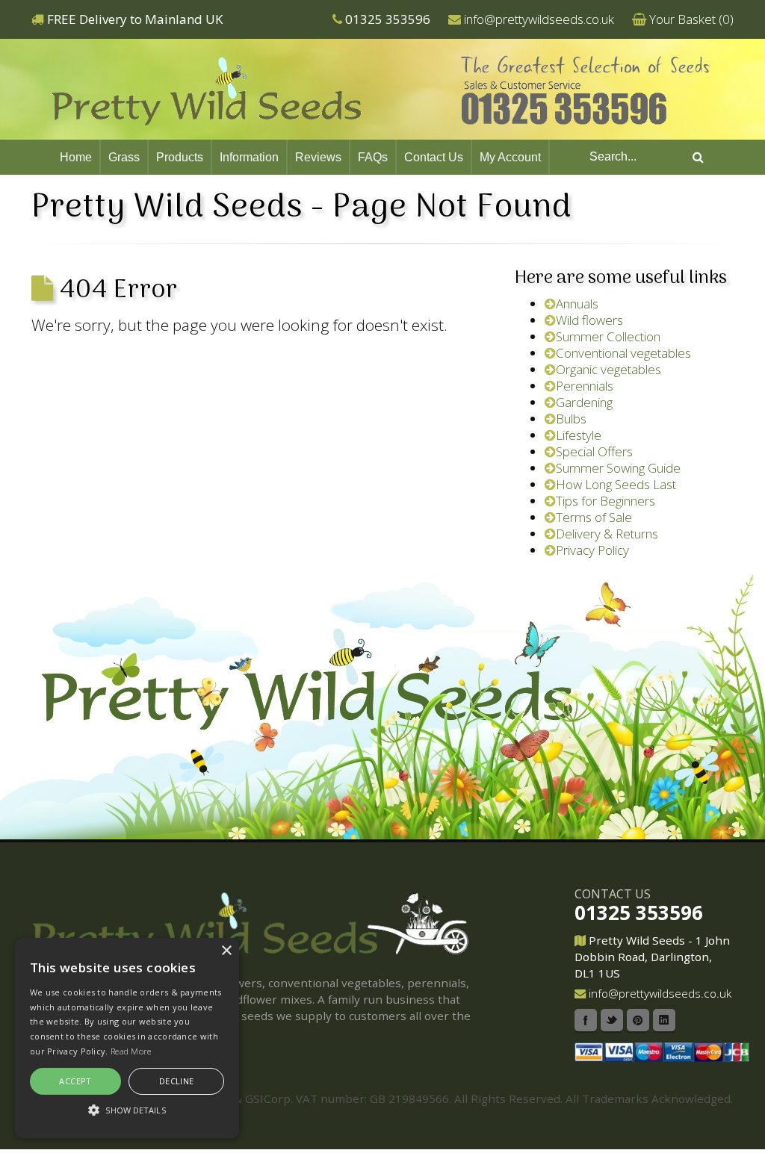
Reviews (318, 157)
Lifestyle (578, 435)
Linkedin (664, 1020)
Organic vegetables (608, 369)
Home (76, 157)
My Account (510, 157)
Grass (124, 157)
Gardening (584, 402)
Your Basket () (691, 19)
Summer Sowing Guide (618, 467)
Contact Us (433, 157)
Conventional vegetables (623, 352)
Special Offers (594, 451)
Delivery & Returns (607, 533)
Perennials (584, 385)
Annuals (577, 303)
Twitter (612, 1020)
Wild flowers (589, 320)
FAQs (373, 157)
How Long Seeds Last (616, 484)
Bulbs (571, 418)
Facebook (585, 1020)
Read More (131, 1051)
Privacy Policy (592, 550)
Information (249, 157)
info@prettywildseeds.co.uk (539, 19)
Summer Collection (608, 336)
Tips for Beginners (605, 500)
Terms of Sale (594, 517)
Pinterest (638, 1020)
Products (179, 157)
